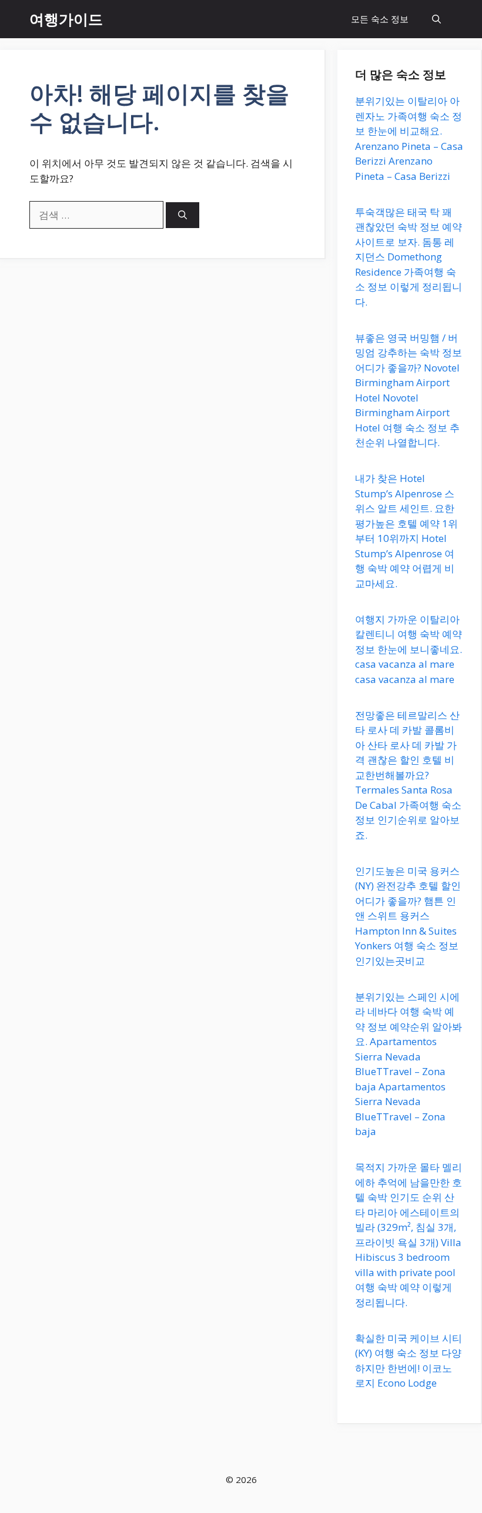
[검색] (182, 215)
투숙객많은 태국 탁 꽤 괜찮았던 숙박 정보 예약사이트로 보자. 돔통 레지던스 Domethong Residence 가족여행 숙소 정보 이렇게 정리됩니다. (408, 257)
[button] (436, 19)
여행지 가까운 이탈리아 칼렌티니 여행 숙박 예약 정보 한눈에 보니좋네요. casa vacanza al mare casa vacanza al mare (408, 649)
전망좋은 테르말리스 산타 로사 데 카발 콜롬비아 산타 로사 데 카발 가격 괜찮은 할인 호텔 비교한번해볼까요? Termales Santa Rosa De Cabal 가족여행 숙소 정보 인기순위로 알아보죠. (408, 775)
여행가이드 (66, 19)
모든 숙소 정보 (380, 19)
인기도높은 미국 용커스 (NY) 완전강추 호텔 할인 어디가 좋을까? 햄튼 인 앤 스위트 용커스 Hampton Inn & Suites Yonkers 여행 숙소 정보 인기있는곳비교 (408, 916)
